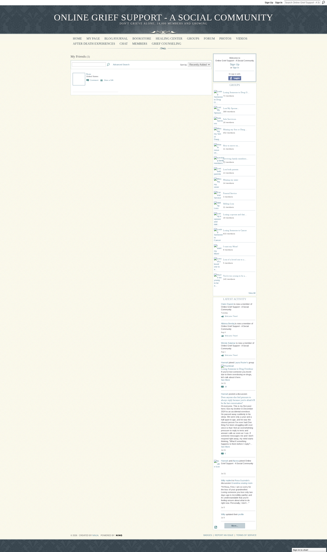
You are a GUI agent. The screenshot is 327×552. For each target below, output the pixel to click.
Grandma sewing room (241, 483)
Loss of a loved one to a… (234, 259)
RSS (216, 527)
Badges (207, 535)
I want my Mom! (230, 246)
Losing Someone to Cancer (235, 230)
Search (323, 2)
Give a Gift (108, 80)
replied (229, 480)
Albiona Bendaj (227, 323)
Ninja (95, 535)
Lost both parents (230, 169)
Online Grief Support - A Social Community (163, 17)
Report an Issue (224, 535)
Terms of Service (246, 535)
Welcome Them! (231, 316)
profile (241, 514)
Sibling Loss (228, 204)
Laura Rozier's (241, 362)
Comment (94, 80)
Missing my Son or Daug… (235, 129)
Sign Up (269, 2)
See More (225, 380)
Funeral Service (230, 193)
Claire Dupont (227, 304)
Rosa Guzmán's (242, 480)
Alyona (236, 461)
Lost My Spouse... (231, 108)
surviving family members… (235, 158)
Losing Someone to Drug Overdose (237, 369)
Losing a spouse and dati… (235, 214)
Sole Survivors (229, 119)
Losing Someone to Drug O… (236, 92)
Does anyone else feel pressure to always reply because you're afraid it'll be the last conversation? (238, 400)
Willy (223, 480)
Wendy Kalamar (228, 343)
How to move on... (231, 145)
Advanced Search (121, 64)
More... (234, 525)
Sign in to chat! (300, 550)
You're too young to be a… (235, 276)
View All (251, 293)
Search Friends (108, 64)
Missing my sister (230, 180)
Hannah (225, 362)
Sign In (278, 2)
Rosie (88, 74)
